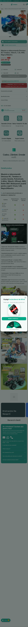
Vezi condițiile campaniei (14, 329)
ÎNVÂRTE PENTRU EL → (14, 318)
